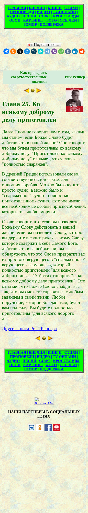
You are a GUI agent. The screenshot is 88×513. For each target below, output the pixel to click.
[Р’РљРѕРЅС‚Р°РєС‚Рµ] (6, 51)
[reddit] (82, 51)
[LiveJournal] (34, 51)
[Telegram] (47, 51)
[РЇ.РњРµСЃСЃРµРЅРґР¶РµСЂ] (41, 51)
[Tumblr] (68, 51)
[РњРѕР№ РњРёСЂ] (27, 51)
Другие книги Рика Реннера (29, 328)
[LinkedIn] (75, 51)
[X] (20, 51)
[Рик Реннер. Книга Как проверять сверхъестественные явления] (32, 91)
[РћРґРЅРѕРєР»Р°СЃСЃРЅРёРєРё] (13, 51)
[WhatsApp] (61, 51)
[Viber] (54, 51)
